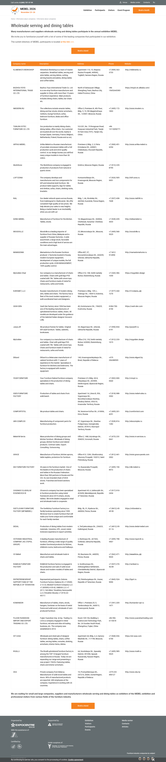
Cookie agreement (75, 760)
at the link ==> (67, 42)
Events (88, 730)
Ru (154, 2)
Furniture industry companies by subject (141, 753)
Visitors (111, 10)
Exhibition (88, 10)
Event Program (124, 10)
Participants (100, 10)
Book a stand (83, 51)
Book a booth (144, 10)
